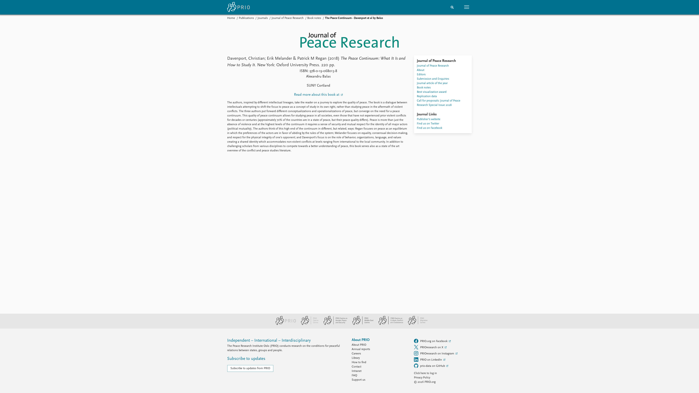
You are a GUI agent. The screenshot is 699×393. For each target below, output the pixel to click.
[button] (466, 7)
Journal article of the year (432, 83)
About (420, 70)
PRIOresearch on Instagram (437, 353)
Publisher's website (428, 119)
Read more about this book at (317, 95)
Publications (246, 18)
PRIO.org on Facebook (434, 341)
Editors (421, 74)
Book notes (314, 18)
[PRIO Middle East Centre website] (361, 324)
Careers (356, 353)
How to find (359, 362)
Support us (358, 379)
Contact (356, 366)
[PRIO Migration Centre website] (416, 324)
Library (356, 358)
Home (231, 18)
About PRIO (359, 345)
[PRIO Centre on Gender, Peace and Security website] (333, 324)
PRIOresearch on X (432, 347)
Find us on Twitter (428, 123)
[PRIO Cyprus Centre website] (308, 324)
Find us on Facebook (429, 128)
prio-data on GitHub (433, 366)
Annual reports (361, 349)
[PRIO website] (284, 324)
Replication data (427, 96)
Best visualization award (432, 92)
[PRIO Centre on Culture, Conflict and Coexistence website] (389, 324)
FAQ (354, 375)
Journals (263, 18)
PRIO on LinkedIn (431, 359)
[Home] (238, 7)
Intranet (357, 371)
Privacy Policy (422, 377)
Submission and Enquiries (433, 79)
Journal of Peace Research (288, 18)
